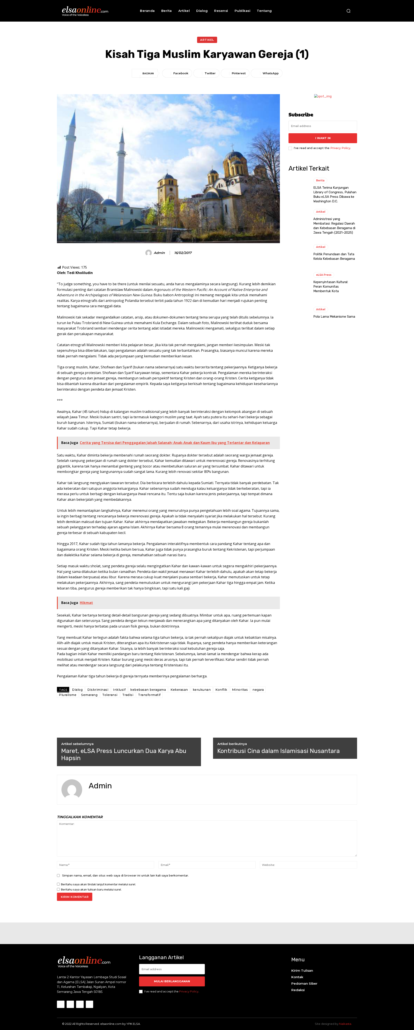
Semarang (89, 695)
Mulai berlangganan (172, 981)
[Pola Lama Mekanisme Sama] (299, 313)
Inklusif (119, 690)
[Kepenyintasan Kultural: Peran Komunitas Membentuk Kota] (299, 282)
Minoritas (240, 690)
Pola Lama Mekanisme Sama (334, 317)
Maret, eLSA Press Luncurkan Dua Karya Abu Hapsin (123, 754)
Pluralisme (67, 695)
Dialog (77, 690)
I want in (323, 138)
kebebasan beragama (148, 690)
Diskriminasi (97, 690)
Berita (320, 180)
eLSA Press (323, 274)
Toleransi (110, 695)
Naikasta (345, 1023)
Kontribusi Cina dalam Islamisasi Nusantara (278, 750)
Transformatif (149, 695)
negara (258, 690)
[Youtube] (89, 1004)
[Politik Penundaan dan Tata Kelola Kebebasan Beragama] (299, 252)
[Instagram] (70, 1004)
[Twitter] (97, 795)
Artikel (207, 39)
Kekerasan (179, 690)
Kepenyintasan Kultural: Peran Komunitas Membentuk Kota (330, 286)
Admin (159, 253)
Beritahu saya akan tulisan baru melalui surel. (91, 889)
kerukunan (202, 690)
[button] (348, 10)
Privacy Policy (340, 148)
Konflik (221, 690)
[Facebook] (90, 795)
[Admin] (149, 253)
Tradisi (127, 695)
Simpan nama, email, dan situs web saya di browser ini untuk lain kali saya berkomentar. (125, 875)
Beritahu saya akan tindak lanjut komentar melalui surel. (98, 884)
